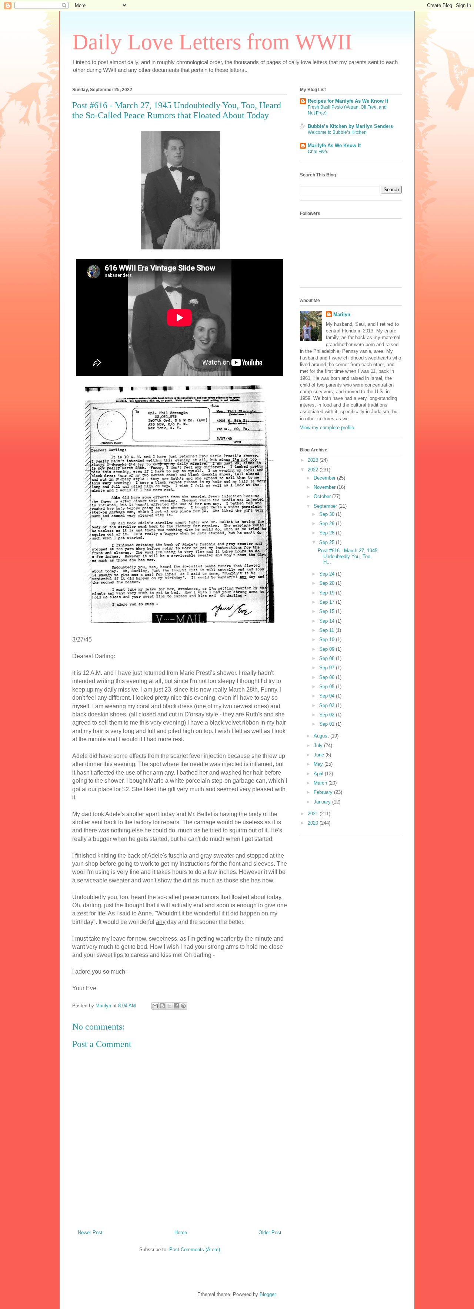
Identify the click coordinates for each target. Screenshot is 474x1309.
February (324, 792)
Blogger (268, 1294)
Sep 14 (327, 621)
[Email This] (155, 1006)
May (319, 764)
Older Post (269, 1232)
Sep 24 (327, 574)
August (322, 736)
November (325, 487)
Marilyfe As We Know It (334, 145)
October (323, 496)
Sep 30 (327, 514)
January (323, 802)
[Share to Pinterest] (183, 1006)
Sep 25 (327, 542)
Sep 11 (327, 630)
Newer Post (90, 1232)
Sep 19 (327, 593)
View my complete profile (327, 427)
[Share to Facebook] (176, 1006)
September (326, 506)
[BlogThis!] (162, 1006)
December (325, 478)
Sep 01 (327, 724)
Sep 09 (327, 649)
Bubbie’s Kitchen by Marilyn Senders (350, 126)
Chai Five (317, 151)
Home (180, 1232)
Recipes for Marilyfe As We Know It (348, 101)
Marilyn (341, 314)
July (319, 745)
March (321, 783)
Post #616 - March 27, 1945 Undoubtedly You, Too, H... (347, 556)
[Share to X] (169, 1006)
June (320, 755)
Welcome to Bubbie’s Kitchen (337, 132)
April (319, 773)
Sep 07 (327, 667)
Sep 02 (327, 715)
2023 (314, 460)
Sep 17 (327, 602)
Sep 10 (327, 639)
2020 (314, 823)
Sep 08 (327, 658)
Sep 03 (327, 705)
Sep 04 (327, 696)
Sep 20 (327, 583)
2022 (314, 470)
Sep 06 (327, 677)
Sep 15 (327, 611)
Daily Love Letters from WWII (212, 42)
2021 (314, 813)
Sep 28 (327, 533)
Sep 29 (327, 523)
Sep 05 (327, 686)
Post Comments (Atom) (194, 1249)
